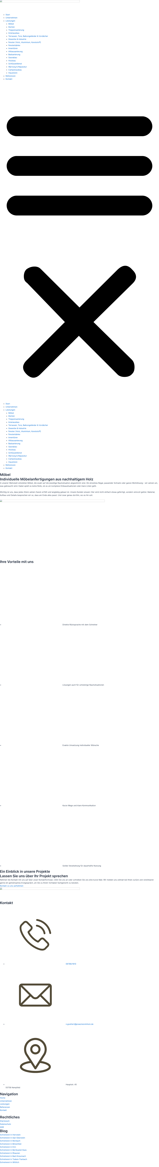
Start (8, 14)
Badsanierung (14, 54)
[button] (79, 242)
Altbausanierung (15, 51)
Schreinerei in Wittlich (9, 1162)
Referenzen (10, 76)
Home (2, 1098)
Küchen (11, 27)
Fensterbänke (14, 45)
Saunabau (12, 57)
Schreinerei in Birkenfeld (10, 1144)
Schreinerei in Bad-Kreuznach (13, 1156)
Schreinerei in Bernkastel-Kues (13, 1150)
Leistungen (10, 21)
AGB (2, 1127)
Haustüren (12, 73)
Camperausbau (15, 70)
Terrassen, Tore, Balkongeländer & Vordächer (28, 36)
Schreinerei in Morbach (10, 1141)
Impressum (5, 1121)
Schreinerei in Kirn (8, 1147)
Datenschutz (5, 1124)
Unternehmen (11, 17)
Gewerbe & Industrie (17, 39)
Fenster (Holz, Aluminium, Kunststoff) (24, 42)
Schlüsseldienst (15, 63)
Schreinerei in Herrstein (10, 1135)
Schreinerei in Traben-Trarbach (13, 1159)
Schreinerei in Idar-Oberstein (12, 1138)
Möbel (11, 24)
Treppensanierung (16, 30)
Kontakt (9, 79)
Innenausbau (13, 33)
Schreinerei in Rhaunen (10, 1153)
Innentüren (13, 48)
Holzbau (12, 60)
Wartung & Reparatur (17, 67)
